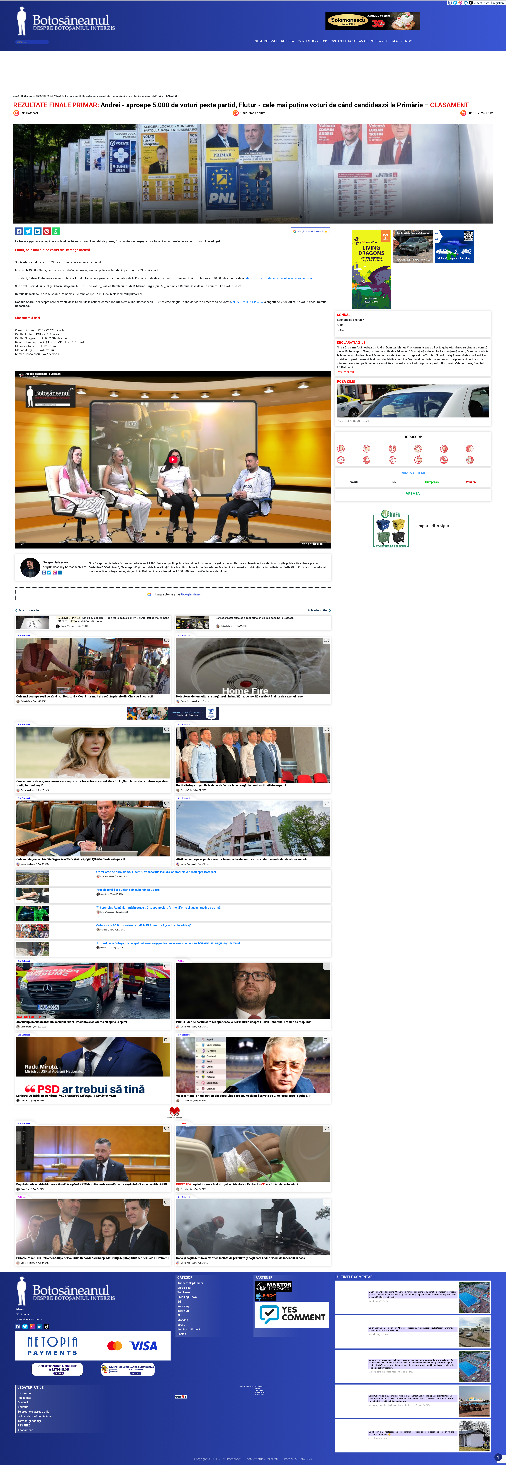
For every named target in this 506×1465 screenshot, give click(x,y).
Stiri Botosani (27, 96)
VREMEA (413, 493)
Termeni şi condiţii (29, 1421)
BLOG (315, 41)
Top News (182, 1123)
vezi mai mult (347, 372)
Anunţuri (23, 1407)
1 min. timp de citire (252, 113)
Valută (354, 482)
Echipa (181, 1334)
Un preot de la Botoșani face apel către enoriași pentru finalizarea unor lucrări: (168, 943)
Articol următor (318, 610)
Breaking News (187, 1297)
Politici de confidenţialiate (34, 1416)
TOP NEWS (328, 41)
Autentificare (481, 3)
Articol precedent (29, 610)
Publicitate (24, 1397)
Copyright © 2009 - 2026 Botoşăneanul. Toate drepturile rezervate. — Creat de (253, 1459)
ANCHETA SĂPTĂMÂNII (353, 41)
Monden (182, 1320)
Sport (181, 1324)
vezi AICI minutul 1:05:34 (247, 302)
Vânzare (471, 482)
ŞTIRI (258, 41)
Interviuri (183, 1310)
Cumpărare (432, 482)
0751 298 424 (22, 1314)
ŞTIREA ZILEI (379, 41)
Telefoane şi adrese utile (33, 1411)
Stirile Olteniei (259, 1394)
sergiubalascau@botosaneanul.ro (64, 567)
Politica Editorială (188, 1329)
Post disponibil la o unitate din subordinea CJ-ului (128, 889)
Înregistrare (498, 3)
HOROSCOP (413, 437)
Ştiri (180, 1301)
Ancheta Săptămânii (190, 1283)
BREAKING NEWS (401, 41)
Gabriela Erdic (226, 626)
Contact (23, 1402)
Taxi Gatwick (259, 1390)
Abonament (25, 1430)
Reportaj (183, 1306)
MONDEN (304, 41)
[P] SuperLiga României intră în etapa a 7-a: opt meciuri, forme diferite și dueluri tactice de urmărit (159, 907)
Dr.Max (257, 1388)
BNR (393, 482)
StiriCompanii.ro (260, 1392)
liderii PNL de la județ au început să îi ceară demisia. (279, 278)
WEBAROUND (303, 1459)
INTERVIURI (271, 41)
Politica (181, 961)
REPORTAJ (288, 41)
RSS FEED (24, 1425)
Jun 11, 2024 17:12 (480, 113)
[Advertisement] (253, 71)
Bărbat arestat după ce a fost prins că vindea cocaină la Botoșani (255, 617)
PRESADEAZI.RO (260, 1386)
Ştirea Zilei (184, 1287)
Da (342, 325)
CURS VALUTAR (413, 473)
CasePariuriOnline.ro (246, 1386)
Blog (180, 1315)
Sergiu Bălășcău (55, 562)
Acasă (16, 96)
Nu (342, 330)
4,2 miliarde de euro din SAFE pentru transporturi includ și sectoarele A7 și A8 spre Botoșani (156, 872)
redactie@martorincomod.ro (29, 1319)
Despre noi (24, 1393)
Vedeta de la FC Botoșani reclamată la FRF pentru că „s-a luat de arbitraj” (143, 925)
